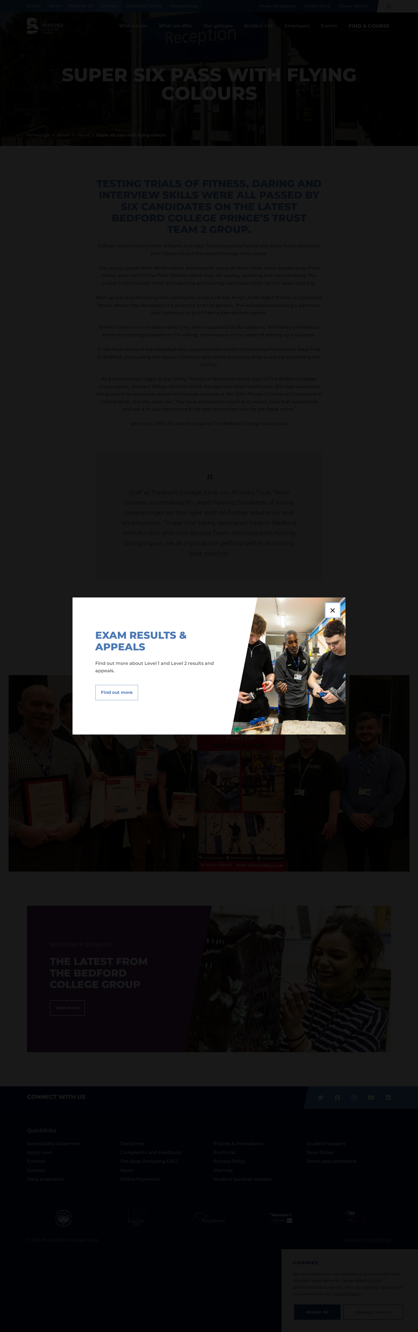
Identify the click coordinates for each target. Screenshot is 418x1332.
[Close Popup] (333, 610)
